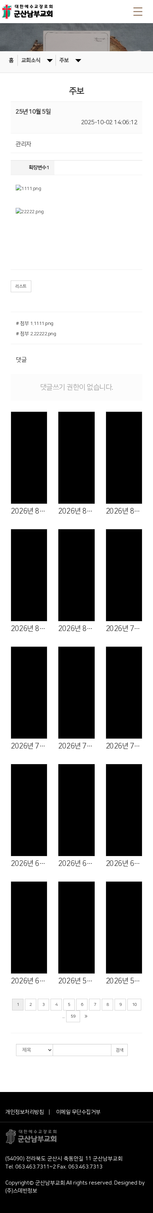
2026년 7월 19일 (29, 746)
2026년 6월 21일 (76, 863)
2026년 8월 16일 (124, 511)
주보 (64, 60)
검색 (119, 1050)
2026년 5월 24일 (124, 981)
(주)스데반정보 (21, 1191)
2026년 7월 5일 (124, 746)
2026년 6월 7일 (29, 981)
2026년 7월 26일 (124, 628)
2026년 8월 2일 (76, 628)
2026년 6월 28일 (29, 863)
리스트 (21, 286)
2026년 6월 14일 (124, 863)
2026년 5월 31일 (76, 981)
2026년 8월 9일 (29, 628)
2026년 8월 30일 (29, 511)
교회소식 (31, 60)
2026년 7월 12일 (76, 746)
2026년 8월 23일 (76, 511)
